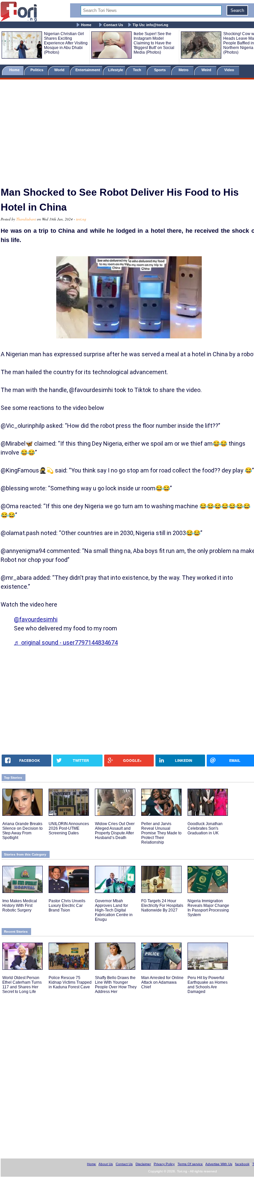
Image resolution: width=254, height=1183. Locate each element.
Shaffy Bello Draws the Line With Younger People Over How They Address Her (116, 984)
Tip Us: (150, 25)
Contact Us (113, 25)
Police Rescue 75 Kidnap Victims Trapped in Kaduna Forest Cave (70, 982)
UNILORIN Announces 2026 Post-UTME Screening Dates (69, 828)
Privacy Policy (164, 1164)
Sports (160, 70)
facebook (242, 1164)
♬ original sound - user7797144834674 (66, 642)
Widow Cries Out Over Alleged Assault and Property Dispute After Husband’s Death (115, 830)
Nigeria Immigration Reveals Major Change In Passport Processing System (208, 908)
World (60, 70)
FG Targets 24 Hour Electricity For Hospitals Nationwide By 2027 (162, 905)
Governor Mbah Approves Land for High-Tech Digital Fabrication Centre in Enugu (114, 910)
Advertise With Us (218, 1164)
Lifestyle (115, 70)
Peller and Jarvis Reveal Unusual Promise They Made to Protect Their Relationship (161, 833)
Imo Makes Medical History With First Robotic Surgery (19, 905)
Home (86, 25)
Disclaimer (143, 1164)
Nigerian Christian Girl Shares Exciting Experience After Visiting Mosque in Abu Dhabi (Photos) (66, 43)
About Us (106, 1164)
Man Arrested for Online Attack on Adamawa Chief (162, 982)
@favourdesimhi (36, 619)
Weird (206, 70)
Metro (184, 70)
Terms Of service (190, 1164)
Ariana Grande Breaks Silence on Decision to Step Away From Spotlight (22, 830)
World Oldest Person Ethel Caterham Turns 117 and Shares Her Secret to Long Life (22, 984)
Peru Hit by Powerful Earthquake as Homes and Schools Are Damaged (208, 984)
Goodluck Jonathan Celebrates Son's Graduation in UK (205, 828)
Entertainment (87, 70)
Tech (137, 70)
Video (229, 70)
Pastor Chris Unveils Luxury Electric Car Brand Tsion (67, 905)
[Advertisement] (127, 130)
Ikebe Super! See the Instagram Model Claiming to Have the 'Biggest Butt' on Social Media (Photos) (154, 43)
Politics (37, 70)
